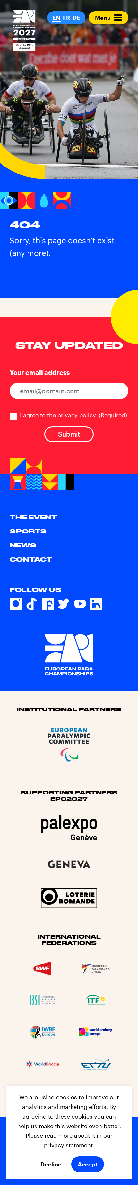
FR (66, 17)
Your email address (40, 372)
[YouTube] (80, 604)
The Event (33, 517)
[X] (64, 604)
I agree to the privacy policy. (73, 415)
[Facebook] (48, 604)
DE (76, 17)
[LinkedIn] (96, 604)
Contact (31, 559)
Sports (28, 531)
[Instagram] (16, 604)
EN (56, 17)
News (23, 545)
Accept (88, 1164)
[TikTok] (32, 604)
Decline (51, 1164)
